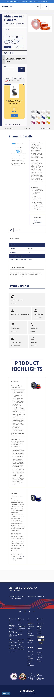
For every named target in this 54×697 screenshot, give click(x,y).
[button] (42, 6)
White (13, 37)
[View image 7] (43, 117)
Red (14, 47)
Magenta (14, 43)
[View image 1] (33, 112)
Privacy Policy (21, 646)
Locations (20, 631)
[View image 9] (33, 122)
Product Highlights (45, 128)
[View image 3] (43, 112)
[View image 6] (38, 117)
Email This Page (16, 124)
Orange (7, 47)
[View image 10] (38, 122)
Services (29, 644)
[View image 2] (38, 112)
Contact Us (21, 630)
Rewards (39, 628)
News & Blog (21, 628)
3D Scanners (30, 626)
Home (3, 12)
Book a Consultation (16, 598)
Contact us (19, 59)
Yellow (20, 47)
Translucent (8, 40)
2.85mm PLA (7, 12)
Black (6, 37)
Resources (39, 661)
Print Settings (26, 128)
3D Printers (30, 624)
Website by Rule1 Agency (30, 693)
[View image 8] (48, 117)
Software (29, 642)
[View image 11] (43, 122)
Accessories (30, 640)
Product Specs (9, 128)
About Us (20, 623)
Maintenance (30, 661)
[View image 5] (33, 117)
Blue (17, 40)
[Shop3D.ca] (9, 6)
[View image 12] (48, 122)
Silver (20, 37)
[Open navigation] (46, 6)
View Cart (39, 626)
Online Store (30, 623)
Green (7, 43)
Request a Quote (8, 124)
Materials (29, 631)
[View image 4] (48, 112)
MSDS (35, 220)
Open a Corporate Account (39, 631)
